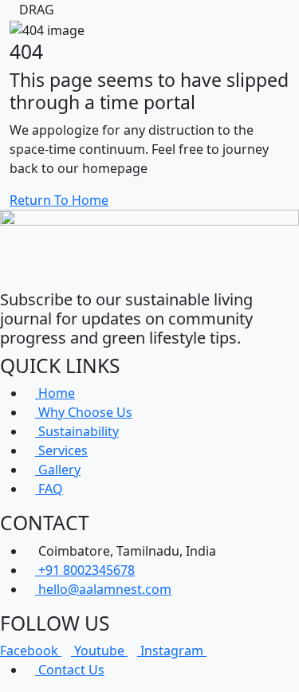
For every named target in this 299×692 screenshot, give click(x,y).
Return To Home (59, 200)
